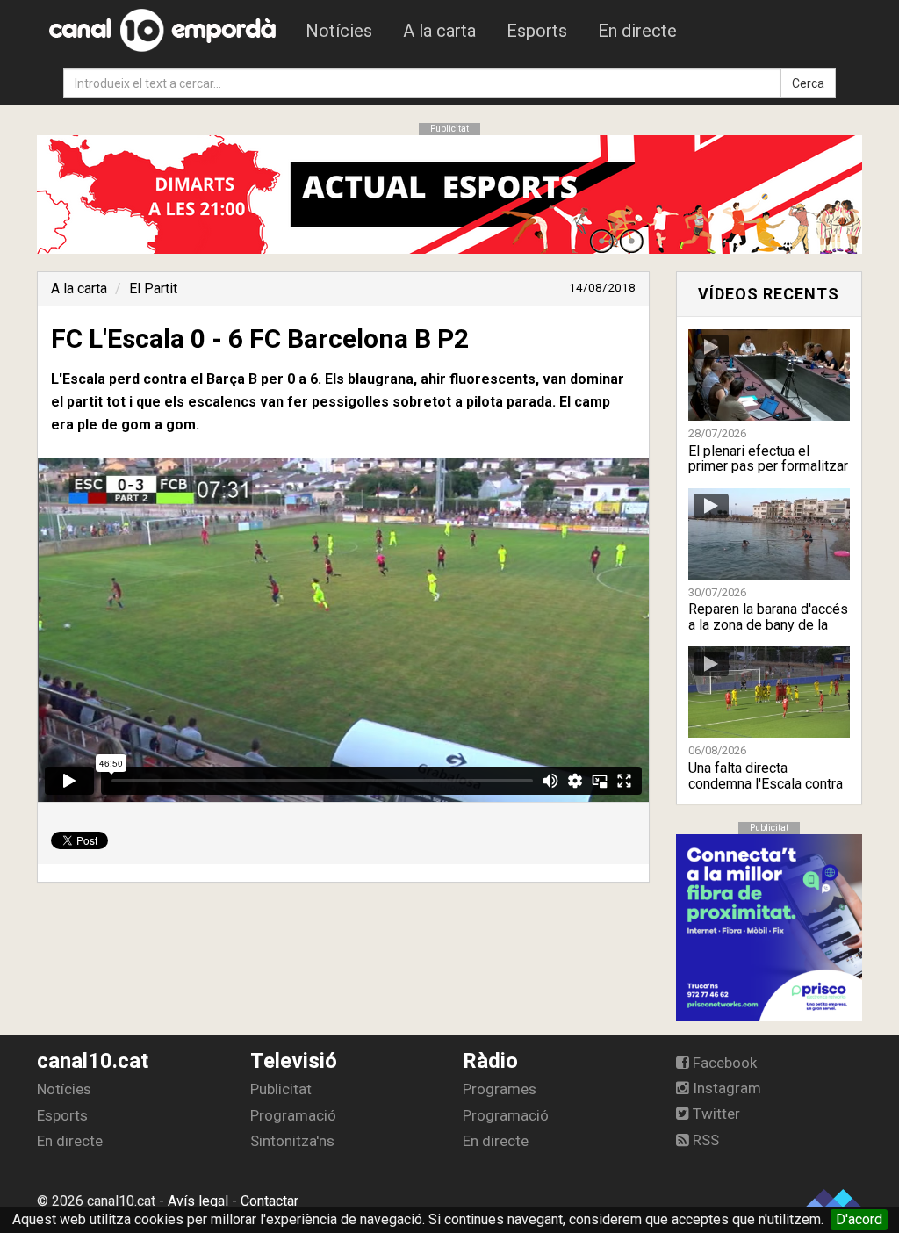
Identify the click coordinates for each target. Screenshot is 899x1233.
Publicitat (281, 1089)
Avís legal (198, 1201)
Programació (293, 1115)
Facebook (723, 1062)
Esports (537, 30)
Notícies (339, 30)
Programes (499, 1089)
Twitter (714, 1113)
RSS (704, 1140)
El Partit (153, 288)
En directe (637, 30)
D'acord (859, 1219)
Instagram (725, 1088)
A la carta (439, 30)
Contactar (269, 1201)
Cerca (808, 83)
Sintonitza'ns (292, 1141)
